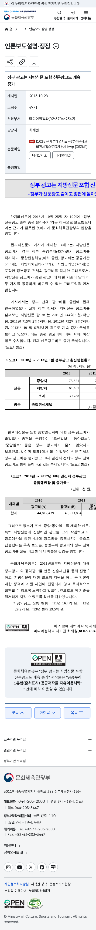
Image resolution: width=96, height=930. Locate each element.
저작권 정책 (39, 884)
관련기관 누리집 (15, 750)
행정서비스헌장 (60, 884)
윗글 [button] (15, 712)
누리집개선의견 (39, 891)
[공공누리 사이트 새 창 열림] (14, 904)
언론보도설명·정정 (41, 29)
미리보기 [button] (61, 155)
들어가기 (72, 18)
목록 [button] (74, 712)
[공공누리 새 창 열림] (48, 659)
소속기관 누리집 (15, 739)
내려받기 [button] (37, 155)
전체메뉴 (85, 18)
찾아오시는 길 (14, 852)
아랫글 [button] (45, 712)
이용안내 (10, 845)
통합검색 (59, 18)
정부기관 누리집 (15, 761)
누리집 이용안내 (15, 891)
